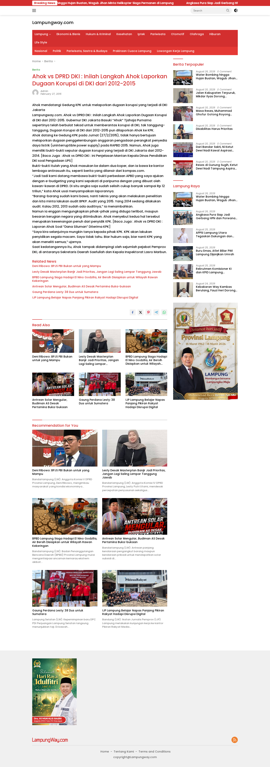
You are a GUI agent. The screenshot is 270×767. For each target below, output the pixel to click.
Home (104, 752)
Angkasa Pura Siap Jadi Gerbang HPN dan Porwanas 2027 (196, 3)
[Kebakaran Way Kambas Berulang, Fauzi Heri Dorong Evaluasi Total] (183, 289)
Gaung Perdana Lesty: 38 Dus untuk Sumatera (65, 292)
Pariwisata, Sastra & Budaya (87, 51)
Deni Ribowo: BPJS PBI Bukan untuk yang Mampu (66, 266)
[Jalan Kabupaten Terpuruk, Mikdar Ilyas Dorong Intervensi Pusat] (183, 95)
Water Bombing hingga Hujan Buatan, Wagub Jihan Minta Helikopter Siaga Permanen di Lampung (72, 3)
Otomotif (177, 34)
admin (44, 91)
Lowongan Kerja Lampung (175, 51)
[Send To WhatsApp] (164, 312)
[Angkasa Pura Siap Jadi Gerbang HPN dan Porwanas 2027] (183, 217)
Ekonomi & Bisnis (68, 34)
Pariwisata (157, 34)
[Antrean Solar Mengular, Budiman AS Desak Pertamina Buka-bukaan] (53, 384)
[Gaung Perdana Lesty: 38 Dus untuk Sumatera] (100, 384)
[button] (228, 10)
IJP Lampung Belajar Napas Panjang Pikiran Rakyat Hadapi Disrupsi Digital (85, 297)
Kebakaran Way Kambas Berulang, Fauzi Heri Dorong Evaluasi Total (215, 288)
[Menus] (35, 10)
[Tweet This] (140, 312)
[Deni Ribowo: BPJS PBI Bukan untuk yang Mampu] (53, 341)
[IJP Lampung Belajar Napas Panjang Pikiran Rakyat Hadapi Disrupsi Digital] (146, 384)
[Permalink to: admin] (35, 92)
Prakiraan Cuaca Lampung (132, 51)
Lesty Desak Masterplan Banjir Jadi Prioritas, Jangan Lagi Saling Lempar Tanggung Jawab (96, 272)
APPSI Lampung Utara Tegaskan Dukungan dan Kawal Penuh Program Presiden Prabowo (214, 234)
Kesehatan (124, 34)
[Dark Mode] (236, 10)
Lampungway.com (53, 22)
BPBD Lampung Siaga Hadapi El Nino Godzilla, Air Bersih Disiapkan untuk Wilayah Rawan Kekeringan (95, 279)
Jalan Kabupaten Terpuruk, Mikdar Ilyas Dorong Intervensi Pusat (215, 94)
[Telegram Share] (156, 312)
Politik (57, 51)
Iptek (141, 34)
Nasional (41, 51)
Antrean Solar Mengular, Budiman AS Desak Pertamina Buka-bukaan (81, 286)
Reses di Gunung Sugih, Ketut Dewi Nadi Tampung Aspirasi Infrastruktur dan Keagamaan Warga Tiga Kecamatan (217, 166)
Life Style (41, 42)
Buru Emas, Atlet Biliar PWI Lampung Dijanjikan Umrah (215, 252)
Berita (36, 70)
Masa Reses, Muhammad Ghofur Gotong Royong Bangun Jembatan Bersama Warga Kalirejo (216, 112)
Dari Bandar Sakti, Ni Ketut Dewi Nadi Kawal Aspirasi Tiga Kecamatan (214, 148)
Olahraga (197, 34)
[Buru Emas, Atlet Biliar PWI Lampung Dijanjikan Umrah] (183, 253)
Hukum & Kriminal (98, 34)
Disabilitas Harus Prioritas (214, 129)
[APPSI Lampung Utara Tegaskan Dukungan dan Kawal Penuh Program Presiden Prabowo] (183, 235)
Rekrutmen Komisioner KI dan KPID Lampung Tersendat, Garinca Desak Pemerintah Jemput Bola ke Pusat (216, 270)
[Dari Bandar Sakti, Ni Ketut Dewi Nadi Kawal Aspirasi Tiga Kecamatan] (183, 149)
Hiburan (215, 34)
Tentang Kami (124, 752)
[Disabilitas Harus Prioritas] (183, 131)
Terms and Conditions (155, 752)
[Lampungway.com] (50, 740)
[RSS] (234, 740)
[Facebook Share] (133, 312)
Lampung (41, 34)
